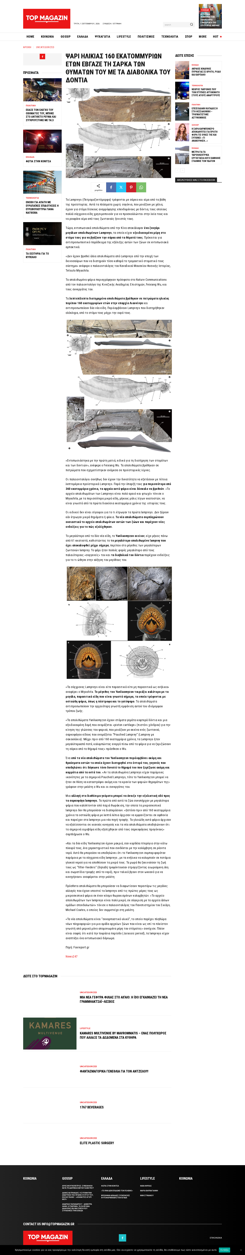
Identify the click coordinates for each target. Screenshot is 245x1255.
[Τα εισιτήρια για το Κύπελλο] (42, 233)
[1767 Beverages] (49, 1105)
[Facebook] (42, 56)
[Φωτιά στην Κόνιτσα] (42, 141)
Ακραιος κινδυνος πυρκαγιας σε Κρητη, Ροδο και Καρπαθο (206, 71)
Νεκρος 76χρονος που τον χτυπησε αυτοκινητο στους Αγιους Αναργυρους (206, 92)
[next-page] (182, 170)
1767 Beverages (92, 1107)
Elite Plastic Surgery (97, 1143)
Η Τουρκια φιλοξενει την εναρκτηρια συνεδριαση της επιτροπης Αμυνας (210, 20)
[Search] (191, 24)
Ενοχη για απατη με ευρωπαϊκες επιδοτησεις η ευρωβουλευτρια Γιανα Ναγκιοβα (42, 207)
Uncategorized (45, 47)
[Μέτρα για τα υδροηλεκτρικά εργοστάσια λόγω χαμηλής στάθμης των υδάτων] (182, 155)
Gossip (195, 125)
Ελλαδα (205, 10)
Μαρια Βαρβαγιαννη (149, 1191)
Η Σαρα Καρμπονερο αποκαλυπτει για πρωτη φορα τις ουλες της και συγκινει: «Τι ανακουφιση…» (205, 134)
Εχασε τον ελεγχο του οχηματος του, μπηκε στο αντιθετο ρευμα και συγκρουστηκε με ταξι (41, 115)
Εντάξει (224, 1250)
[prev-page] (177, 170)
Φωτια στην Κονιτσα (38, 161)
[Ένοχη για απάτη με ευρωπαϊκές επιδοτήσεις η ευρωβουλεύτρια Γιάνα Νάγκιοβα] (42, 182)
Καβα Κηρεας (146, 1186)
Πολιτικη (31, 106)
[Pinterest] (131, 187)
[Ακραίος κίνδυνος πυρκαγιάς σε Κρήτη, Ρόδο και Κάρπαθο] (182, 70)
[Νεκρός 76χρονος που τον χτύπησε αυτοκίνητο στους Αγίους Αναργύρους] (182, 91)
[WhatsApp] (141, 187)
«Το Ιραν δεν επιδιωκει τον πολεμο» (117, 1191)
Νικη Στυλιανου (147, 1195)
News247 (72, 956)
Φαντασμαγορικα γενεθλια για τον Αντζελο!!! (114, 1071)
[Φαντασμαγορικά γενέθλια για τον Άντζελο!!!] (49, 1069)
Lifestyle (85, 1028)
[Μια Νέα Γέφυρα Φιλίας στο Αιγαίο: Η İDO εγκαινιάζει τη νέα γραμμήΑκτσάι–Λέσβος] (49, 998)
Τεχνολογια (32, 198)
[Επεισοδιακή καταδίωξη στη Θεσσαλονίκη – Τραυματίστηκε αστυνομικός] (182, 111)
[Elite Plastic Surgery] (49, 1141)
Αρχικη (27, 47)
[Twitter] (121, 187)
